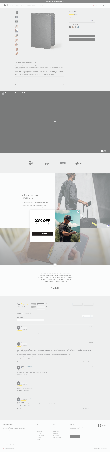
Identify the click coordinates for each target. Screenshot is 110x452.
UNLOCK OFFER (42, 233)
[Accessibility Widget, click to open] (107, 226)
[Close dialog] (78, 212)
